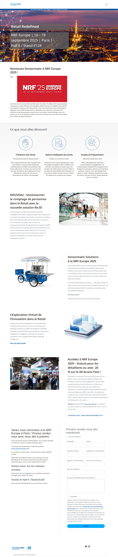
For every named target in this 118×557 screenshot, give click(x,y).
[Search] (106, 4)
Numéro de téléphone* (95, 451)
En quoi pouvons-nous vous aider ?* (81, 478)
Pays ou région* (73, 469)
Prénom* (70, 441)
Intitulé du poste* (94, 460)
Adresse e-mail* (73, 451)
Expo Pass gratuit (90, 404)
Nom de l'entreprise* (75, 460)
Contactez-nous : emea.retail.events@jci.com (85, 415)
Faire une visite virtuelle (18, 343)
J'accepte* (73, 496)
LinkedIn (28, 473)
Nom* (89, 441)
